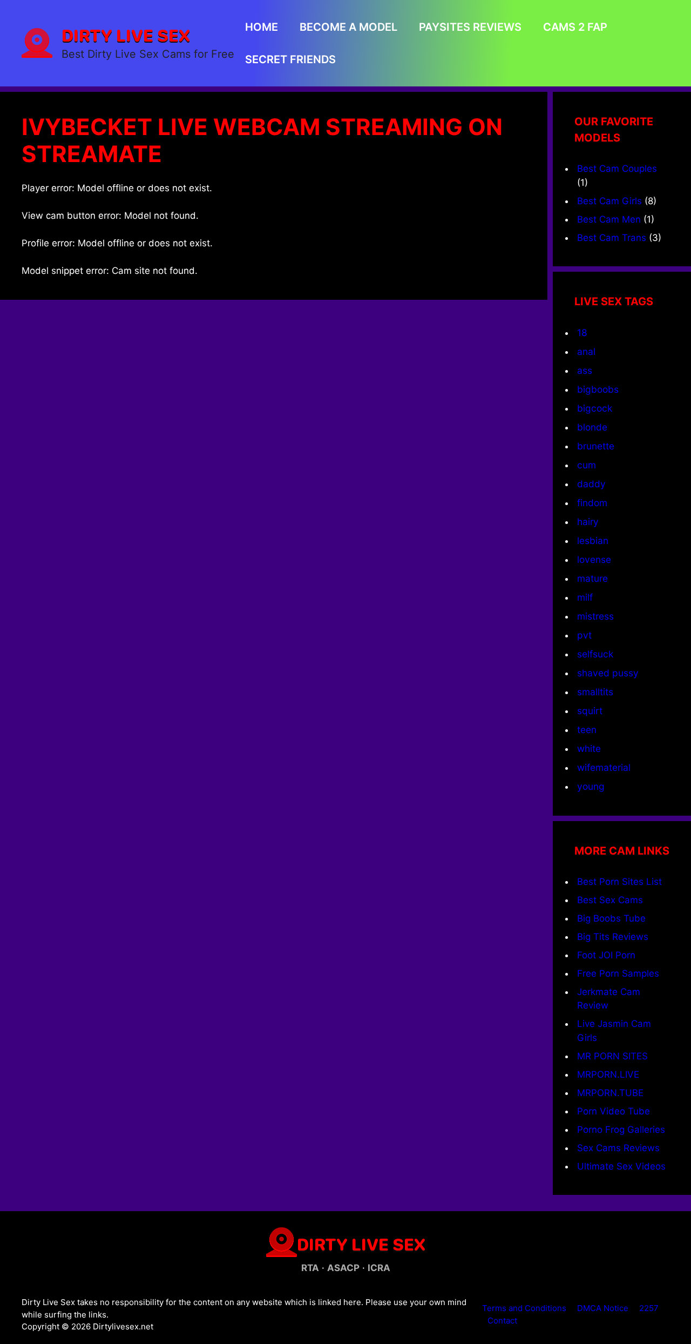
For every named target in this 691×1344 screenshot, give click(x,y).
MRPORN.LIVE (608, 1074)
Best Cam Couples (617, 168)
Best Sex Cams (610, 900)
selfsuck (595, 654)
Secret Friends (290, 59)
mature (592, 578)
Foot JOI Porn (606, 955)
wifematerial (604, 767)
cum (586, 465)
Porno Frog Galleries (621, 1129)
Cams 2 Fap (575, 27)
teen (587, 729)
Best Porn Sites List (619, 881)
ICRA (379, 1267)
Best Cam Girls (609, 201)
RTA (310, 1267)
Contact (502, 1320)
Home (261, 27)
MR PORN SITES (612, 1056)
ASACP (343, 1267)
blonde (592, 427)
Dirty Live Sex (126, 35)
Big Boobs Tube (611, 918)
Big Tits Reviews (612, 936)
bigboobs (598, 389)
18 (582, 332)
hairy (588, 521)
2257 (649, 1308)
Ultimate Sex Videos (621, 1166)
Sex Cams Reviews (618, 1148)
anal (586, 351)
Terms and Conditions (524, 1308)
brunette (595, 446)
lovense (594, 559)
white (589, 748)
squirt (589, 710)
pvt (584, 635)
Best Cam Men (609, 219)
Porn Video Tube (613, 1111)
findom (592, 502)
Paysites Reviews (470, 27)
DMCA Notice (602, 1308)
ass (584, 370)
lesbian (592, 540)
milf (585, 597)
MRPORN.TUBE (610, 1092)
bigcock (594, 408)
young (591, 786)
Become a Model (348, 27)
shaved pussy (608, 672)
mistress (595, 616)
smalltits (595, 691)
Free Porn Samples (618, 973)
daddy (591, 483)
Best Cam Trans (611, 237)
